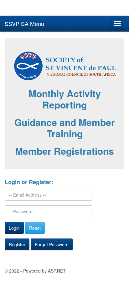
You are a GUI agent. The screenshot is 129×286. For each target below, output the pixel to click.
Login (14, 228)
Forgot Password (52, 244)
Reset (35, 228)
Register (17, 244)
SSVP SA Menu (24, 23)
